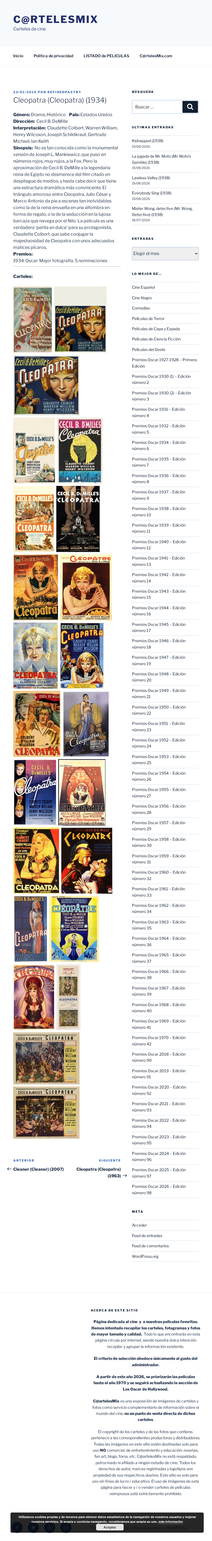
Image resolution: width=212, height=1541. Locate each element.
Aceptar (110, 1527)
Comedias (141, 308)
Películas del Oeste (148, 349)
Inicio (18, 55)
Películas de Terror (148, 318)
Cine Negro (142, 297)
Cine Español (143, 287)
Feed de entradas (147, 1235)
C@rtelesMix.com (156, 55)
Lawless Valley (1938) (151, 177)
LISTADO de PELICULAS (106, 55)
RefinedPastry (64, 92)
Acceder (139, 1225)
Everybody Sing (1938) (151, 193)
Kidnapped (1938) (147, 140)
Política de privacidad (53, 55)
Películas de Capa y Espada (156, 328)
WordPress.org (145, 1256)
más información (170, 1521)
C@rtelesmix (56, 19)
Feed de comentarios (150, 1245)
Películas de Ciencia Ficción (156, 339)
